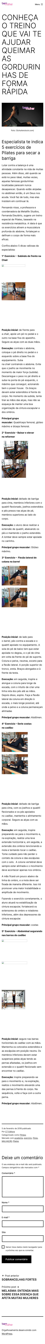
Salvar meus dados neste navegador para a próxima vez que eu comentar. (24, 1248)
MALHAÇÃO (7, 1141)
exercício (28, 1138)
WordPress (7, 1334)
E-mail (5, 1217)
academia (18, 1138)
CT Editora (10, 1131)
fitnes (35, 1138)
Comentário (8, 1173)
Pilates (16, 1141)
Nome (5, 1202)
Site (4, 1232)
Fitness (23, 1135)
